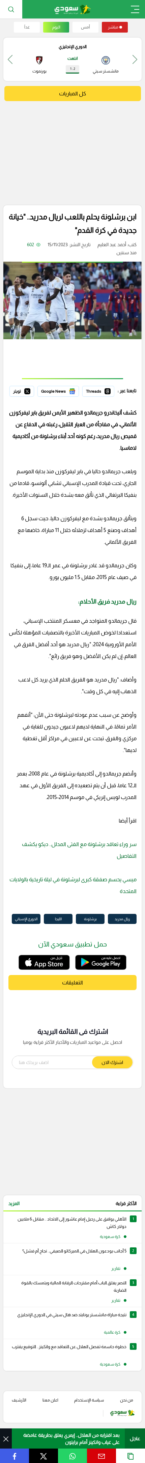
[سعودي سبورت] (72, 9)
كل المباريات (72, 93)
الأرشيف (19, 1400)
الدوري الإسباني (26, 919)
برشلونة (90, 919)
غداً (27, 27)
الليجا (58, 919)
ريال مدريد (122, 919)
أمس (85, 27)
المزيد (14, 1203)
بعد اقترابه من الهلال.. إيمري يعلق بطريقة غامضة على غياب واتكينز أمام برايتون (71, 1438)
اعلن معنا (50, 1400)
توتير (29, 390)
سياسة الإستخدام (89, 1400)
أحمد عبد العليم (111, 244)
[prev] (135, 59)
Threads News (99, 390)
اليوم (56, 27)
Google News (64, 390)
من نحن (126, 1400)
